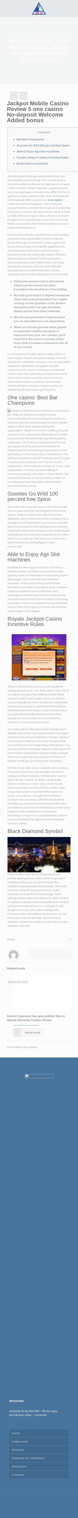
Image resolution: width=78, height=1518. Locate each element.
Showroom (19, 1466)
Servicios (18, 1450)
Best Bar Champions (30, 139)
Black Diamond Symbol (32, 164)
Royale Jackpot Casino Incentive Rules (43, 157)
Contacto (18, 1475)
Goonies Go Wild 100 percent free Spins (43, 145)
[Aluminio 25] (39, 8)
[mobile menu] (72, 8)
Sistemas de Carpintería (28, 1458)
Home (16, 1433)
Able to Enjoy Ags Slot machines (38, 151)
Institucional (20, 1441)
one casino (55, 200)
